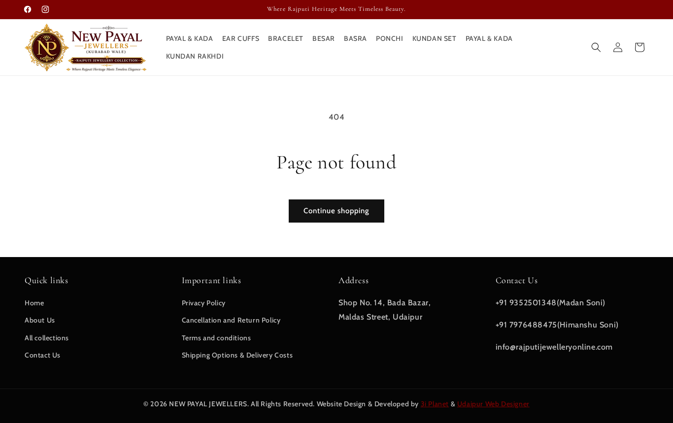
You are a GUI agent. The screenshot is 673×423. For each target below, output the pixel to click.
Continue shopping (336, 210)
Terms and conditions (216, 337)
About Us (40, 320)
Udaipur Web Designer (493, 403)
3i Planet (435, 403)
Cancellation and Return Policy (231, 320)
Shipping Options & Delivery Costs (237, 355)
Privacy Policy (204, 302)
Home (34, 302)
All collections (47, 337)
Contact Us (43, 355)
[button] (596, 47)
